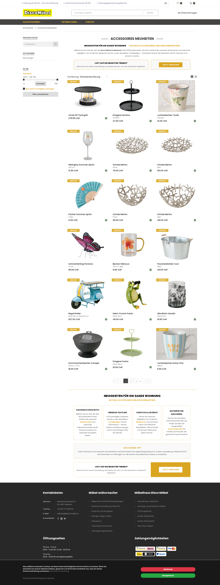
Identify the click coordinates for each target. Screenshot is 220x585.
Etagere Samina (121, 115)
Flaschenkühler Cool (168, 263)
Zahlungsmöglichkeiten (102, 531)
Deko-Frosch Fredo (123, 313)
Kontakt (90, 22)
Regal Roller (74, 313)
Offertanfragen (189, 12)
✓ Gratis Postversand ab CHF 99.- (77, 3)
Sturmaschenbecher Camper (83, 363)
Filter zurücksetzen (40, 94)
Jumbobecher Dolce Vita (170, 363)
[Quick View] (96, 105)
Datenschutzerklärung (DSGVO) (106, 506)
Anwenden (40, 84)
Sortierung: (73, 76)
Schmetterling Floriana (80, 263)
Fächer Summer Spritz (80, 214)
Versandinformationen (102, 526)
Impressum (97, 521)
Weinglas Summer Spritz (81, 164)
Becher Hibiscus (121, 263)
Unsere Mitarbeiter (145, 516)
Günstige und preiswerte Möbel (151, 506)
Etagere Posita (120, 361)
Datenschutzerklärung (59, 571)
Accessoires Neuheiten (47, 28)
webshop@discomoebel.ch (68, 513)
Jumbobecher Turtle (168, 115)
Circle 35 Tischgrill (78, 115)
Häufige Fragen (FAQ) (101, 516)
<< (115, 381)
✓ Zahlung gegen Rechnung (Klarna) (112, 3)
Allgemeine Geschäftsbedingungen (108, 501)
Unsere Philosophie (145, 521)
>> (149, 381)
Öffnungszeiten (144, 511)
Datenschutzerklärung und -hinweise (38, 578)
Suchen (150, 13)
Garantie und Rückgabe (102, 511)
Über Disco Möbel (145, 526)
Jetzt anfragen (170, 65)
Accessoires (28, 28)
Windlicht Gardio (166, 313)
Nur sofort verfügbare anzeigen (40, 89)
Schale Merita (120, 164)
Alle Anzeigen (28, 58)
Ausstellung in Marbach (147, 501)
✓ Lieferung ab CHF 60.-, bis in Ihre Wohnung (39, 3)
